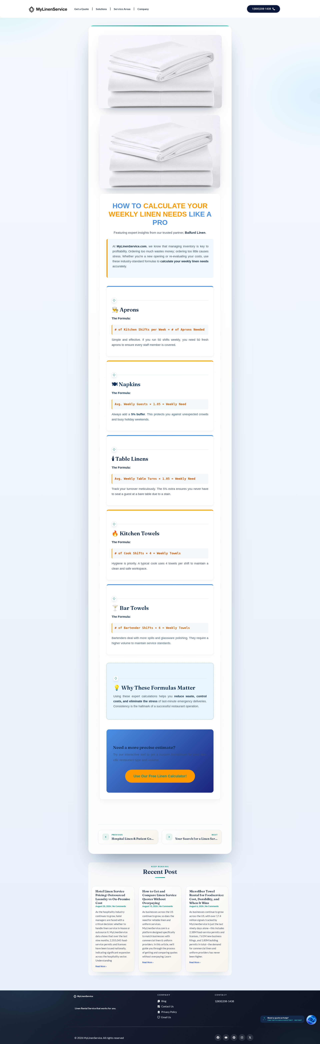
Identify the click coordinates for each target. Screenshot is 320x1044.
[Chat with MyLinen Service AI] (311, 1020)
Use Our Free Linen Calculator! (160, 776)
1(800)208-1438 (224, 1001)
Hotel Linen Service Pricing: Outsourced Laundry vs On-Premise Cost (113, 897)
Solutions (101, 8)
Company (143, 8)
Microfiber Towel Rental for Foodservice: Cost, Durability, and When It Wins (206, 897)
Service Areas (122, 8)
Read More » (101, 966)
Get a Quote (81, 8)
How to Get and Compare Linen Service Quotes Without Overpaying (159, 897)
